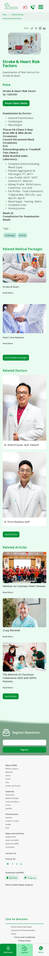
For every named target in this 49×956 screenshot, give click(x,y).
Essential (9, 791)
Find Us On (10, 859)
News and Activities (14, 833)
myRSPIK (8, 808)
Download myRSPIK (14, 872)
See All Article (11, 696)
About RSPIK (11, 765)
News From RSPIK (12, 844)
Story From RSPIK (11, 840)
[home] (11, 6)
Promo (8, 805)
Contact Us (10, 853)
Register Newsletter (26, 732)
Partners (8, 817)
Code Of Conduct (12, 821)
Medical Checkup (12, 798)
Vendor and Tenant (12, 786)
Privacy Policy (24, 940)
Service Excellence (12, 802)
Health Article (10, 837)
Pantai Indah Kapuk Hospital (19, 884)
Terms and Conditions (24, 937)
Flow (7, 828)
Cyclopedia (9, 847)
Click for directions (16, 919)
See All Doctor (11, 534)
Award (7, 775)
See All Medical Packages (16, 357)
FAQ (7, 782)
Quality (8, 824)
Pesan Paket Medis (16, 103)
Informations (11, 814)
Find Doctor (10, 795)
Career (8, 779)
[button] (41, 7)
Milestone (9, 772)
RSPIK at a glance (11, 769)
